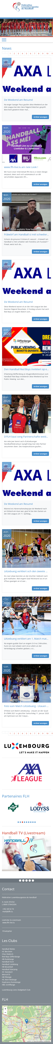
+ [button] (5, 1008)
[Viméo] (26, 880)
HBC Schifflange (8, 985)
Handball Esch (8, 962)
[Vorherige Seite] (6, 48)
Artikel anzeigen (40, 112)
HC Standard (7, 972)
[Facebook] (20, 880)
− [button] (5, 1012)
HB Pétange (6, 977)
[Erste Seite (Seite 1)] (3, 48)
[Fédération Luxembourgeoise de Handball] (26, 1021)
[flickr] (33, 880)
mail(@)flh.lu (7, 911)
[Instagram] (23, 880)
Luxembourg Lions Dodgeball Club (16, 990)
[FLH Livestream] (26, 849)
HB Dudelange (8, 959)
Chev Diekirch (7, 954)
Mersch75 (6, 974)
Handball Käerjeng (9, 969)
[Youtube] (30, 880)
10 (47, 49)
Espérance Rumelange (11, 982)
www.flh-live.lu (8, 922)
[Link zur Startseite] (26, 6)
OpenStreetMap (38, 1041)
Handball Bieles (8, 949)
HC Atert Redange (9, 979)
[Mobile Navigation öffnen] (4, 35)
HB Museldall (7, 967)
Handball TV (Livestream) (23, 828)
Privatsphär (7, 931)
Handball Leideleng (10, 964)
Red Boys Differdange (11, 956)
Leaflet (29, 1041)
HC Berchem (7, 951)
